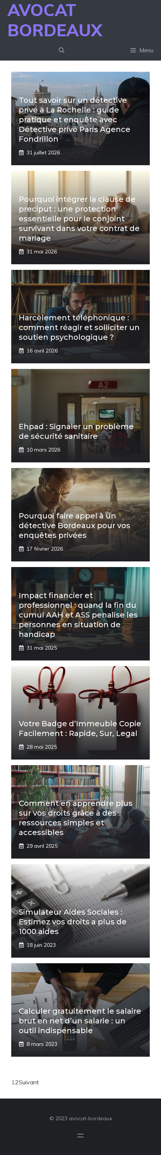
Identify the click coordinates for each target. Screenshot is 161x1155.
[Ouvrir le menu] (80, 1135)
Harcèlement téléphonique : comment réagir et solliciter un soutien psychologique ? (79, 327)
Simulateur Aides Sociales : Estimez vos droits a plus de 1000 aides (73, 922)
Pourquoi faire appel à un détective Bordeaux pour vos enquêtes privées (74, 525)
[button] (61, 50)
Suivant (29, 1082)
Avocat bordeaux (54, 20)
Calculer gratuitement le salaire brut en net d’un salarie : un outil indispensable (80, 1021)
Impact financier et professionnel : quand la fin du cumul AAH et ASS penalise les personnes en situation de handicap (78, 615)
